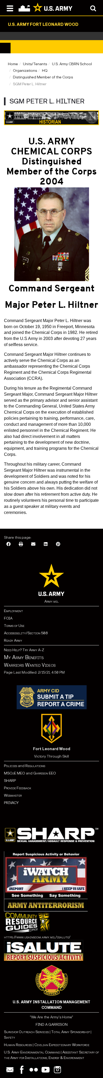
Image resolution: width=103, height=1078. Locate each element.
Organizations (25, 70)
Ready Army (13, 640)
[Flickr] (34, 1070)
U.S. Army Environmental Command (32, 1052)
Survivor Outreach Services (26, 1032)
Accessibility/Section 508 (26, 633)
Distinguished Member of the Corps (43, 77)
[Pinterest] (58, 544)
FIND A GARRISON (52, 1024)
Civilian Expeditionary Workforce (61, 1045)
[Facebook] (8, 544)
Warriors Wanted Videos (30, 665)
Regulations (35, 766)
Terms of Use (14, 625)
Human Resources (18, 1045)
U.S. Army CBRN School (72, 64)
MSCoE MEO (14, 773)
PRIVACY (11, 803)
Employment (13, 611)
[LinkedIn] (45, 544)
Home (13, 64)
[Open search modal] (93, 8)
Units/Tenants (35, 64)
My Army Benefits (24, 657)
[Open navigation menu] (10, 8)
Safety (9, 1037)
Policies (11, 766)
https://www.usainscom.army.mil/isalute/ (37, 937)
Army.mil (51, 601)
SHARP (10, 780)
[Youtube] (46, 1070)
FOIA (8, 618)
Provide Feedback (17, 788)
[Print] (20, 544)
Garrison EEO (44, 773)
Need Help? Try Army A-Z (24, 650)
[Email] (33, 544)
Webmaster (13, 795)
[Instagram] (57, 1070)
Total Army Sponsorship (70, 1032)
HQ (45, 70)
